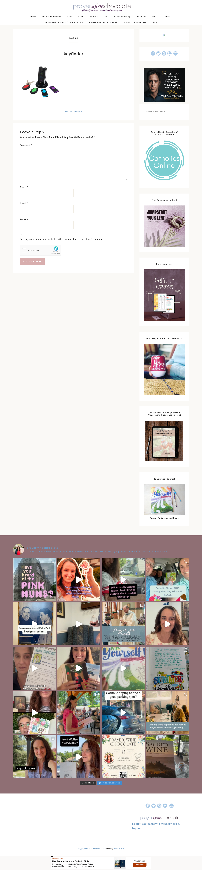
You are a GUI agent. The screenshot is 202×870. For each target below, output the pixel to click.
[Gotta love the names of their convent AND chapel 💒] (34, 579)
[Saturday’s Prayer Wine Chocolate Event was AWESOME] (78, 712)
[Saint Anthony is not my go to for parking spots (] (123, 712)
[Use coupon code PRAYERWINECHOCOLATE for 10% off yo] (167, 623)
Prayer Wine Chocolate (101, 6)
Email (24, 203)
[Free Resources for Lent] (164, 246)
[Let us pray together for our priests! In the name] (123, 623)
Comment (26, 145)
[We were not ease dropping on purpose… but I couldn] (78, 756)
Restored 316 (119, 849)
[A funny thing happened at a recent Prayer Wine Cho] (167, 712)
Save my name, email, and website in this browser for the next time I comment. (61, 239)
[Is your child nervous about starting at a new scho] (78, 668)
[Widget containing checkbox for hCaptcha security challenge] (40, 250)
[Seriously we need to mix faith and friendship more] (78, 579)
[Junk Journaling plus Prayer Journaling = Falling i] (34, 712)
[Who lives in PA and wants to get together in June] (123, 756)
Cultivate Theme (99, 849)
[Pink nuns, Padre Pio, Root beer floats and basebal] (123, 579)
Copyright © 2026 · (85, 849)
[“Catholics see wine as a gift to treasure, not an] (167, 756)
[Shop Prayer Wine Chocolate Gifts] (164, 394)
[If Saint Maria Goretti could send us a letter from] (34, 668)
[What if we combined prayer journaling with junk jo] (167, 668)
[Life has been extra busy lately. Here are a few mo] (34, 756)
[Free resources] (164, 320)
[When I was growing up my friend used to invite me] (78, 623)
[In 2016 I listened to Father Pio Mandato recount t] (34, 623)
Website (24, 219)
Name (24, 187)
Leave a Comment (73, 112)
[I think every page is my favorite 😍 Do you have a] (123, 668)
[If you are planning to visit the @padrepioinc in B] (167, 579)
